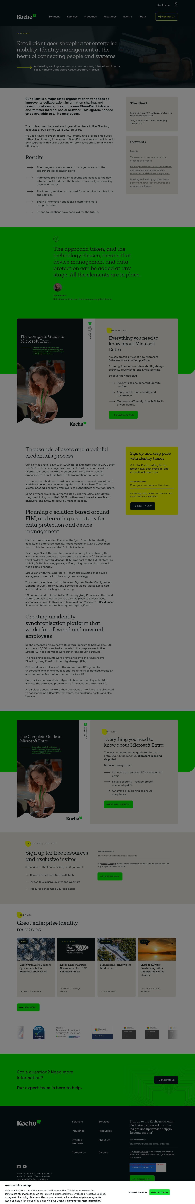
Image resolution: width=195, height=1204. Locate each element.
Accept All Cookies (159, 1192)
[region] (97, 1192)
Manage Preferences (138, 1192)
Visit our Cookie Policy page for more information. (74, 1201)
